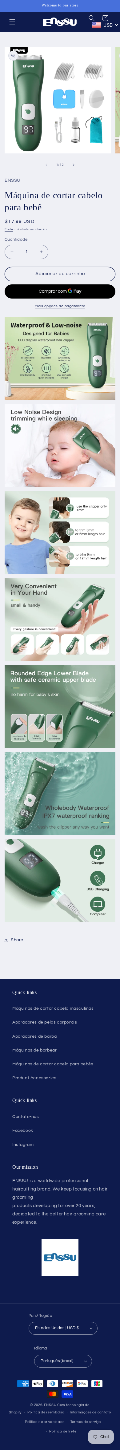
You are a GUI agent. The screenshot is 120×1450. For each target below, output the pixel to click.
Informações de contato (90, 1412)
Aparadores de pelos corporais (44, 1022)
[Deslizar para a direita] (73, 165)
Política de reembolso (45, 1412)
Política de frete (62, 1431)
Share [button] (17, 940)
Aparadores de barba (34, 1036)
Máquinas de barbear (34, 1050)
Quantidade (16, 239)
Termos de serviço (85, 1422)
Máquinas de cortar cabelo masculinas (53, 1008)
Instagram (23, 1145)
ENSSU (50, 1405)
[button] (12, 22)
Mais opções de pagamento (60, 306)
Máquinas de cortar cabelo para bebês (53, 1064)
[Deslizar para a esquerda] (46, 165)
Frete (9, 229)
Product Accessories (34, 1078)
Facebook (22, 1130)
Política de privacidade (45, 1422)
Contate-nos (25, 1117)
